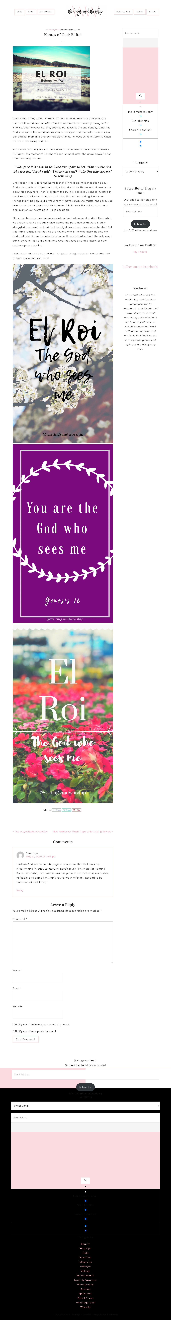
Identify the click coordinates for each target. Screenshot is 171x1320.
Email (17, 988)
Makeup (85, 1271)
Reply (20, 890)
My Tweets (140, 251)
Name (17, 970)
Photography (85, 1284)
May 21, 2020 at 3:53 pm (41, 856)
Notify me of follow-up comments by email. (42, 1024)
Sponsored (85, 1293)
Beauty (85, 1244)
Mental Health (85, 1275)
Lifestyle (85, 1266)
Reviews (85, 1289)
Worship (85, 1307)
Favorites (85, 1257)
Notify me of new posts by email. (35, 1031)
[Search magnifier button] (140, 96)
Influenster (85, 1262)
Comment (20, 919)
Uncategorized (54, 30)
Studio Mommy (110, 1315)
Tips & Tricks (85, 1298)
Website (18, 1006)
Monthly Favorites (85, 1280)
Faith (85, 1253)
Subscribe (140, 224)
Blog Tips (85, 1248)
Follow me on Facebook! (140, 266)
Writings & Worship (85, 12)
